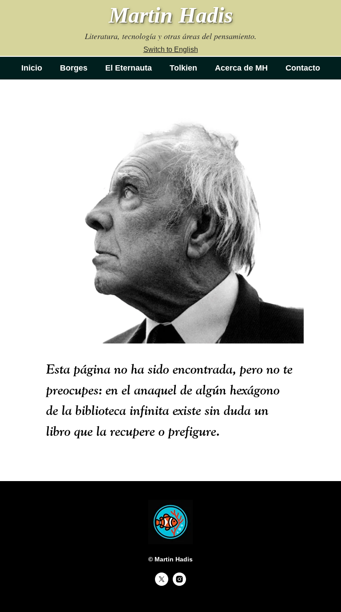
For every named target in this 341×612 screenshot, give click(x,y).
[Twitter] (161, 583)
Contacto (302, 67)
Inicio (31, 67)
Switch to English (170, 49)
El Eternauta (128, 67)
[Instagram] (179, 583)
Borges (73, 67)
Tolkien (183, 67)
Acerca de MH (241, 67)
